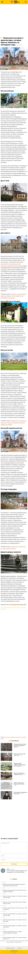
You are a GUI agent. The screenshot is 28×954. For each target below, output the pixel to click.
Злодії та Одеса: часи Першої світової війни (19, 783)
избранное (13, 737)
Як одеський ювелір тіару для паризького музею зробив (20, 745)
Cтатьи (7, 940)
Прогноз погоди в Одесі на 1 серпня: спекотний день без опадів (12, 932)
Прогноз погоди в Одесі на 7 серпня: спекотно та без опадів (15, 896)
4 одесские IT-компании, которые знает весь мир (13, 547)
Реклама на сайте (10, 948)
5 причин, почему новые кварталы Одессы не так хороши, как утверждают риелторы (13, 296)
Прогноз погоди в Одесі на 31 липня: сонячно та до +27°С (15, 938)
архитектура (7, 737)
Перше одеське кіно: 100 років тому (19, 754)
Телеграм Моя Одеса (17, 604)
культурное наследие (21, 737)
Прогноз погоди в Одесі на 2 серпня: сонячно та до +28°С (15, 926)
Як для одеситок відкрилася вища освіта (20, 793)
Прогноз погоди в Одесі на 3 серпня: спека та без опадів (15, 920)
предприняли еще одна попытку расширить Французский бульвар (11, 265)
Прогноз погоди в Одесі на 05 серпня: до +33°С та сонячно (15, 908)
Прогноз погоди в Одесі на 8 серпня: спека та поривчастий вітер (15, 890)
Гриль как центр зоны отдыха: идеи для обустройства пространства (14, 885)
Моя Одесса (2, 940)
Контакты (19, 948)
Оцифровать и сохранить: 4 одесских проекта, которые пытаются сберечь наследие (14, 422)
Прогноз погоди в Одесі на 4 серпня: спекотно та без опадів (15, 914)
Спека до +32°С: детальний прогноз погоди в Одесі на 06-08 (14, 902)
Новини (14, 879)
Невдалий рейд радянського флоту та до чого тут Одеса (19, 765)
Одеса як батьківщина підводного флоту (19, 773)
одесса (2, 738)
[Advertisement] (14, 21)
